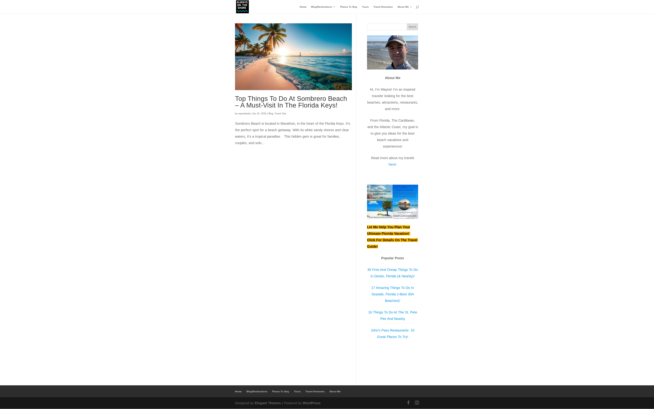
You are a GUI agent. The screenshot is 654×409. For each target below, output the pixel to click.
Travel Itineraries (383, 7)
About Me (403, 7)
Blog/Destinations (321, 7)
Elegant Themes (268, 403)
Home (303, 7)
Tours (365, 7)
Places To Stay (348, 7)
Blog (270, 113)
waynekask (244, 113)
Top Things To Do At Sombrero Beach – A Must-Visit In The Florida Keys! (291, 102)
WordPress (312, 403)
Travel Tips (280, 113)
